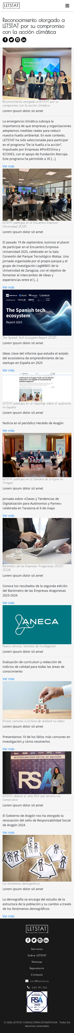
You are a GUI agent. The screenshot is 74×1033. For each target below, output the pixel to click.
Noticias (37, 961)
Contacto (37, 974)
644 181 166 (39, 987)
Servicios (37, 949)
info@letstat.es (39, 981)
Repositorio (37, 968)
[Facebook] (5, 39)
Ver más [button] (8, 166)
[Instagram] (17, 39)
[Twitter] (11, 39)
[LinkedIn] (23, 39)
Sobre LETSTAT (37, 955)
